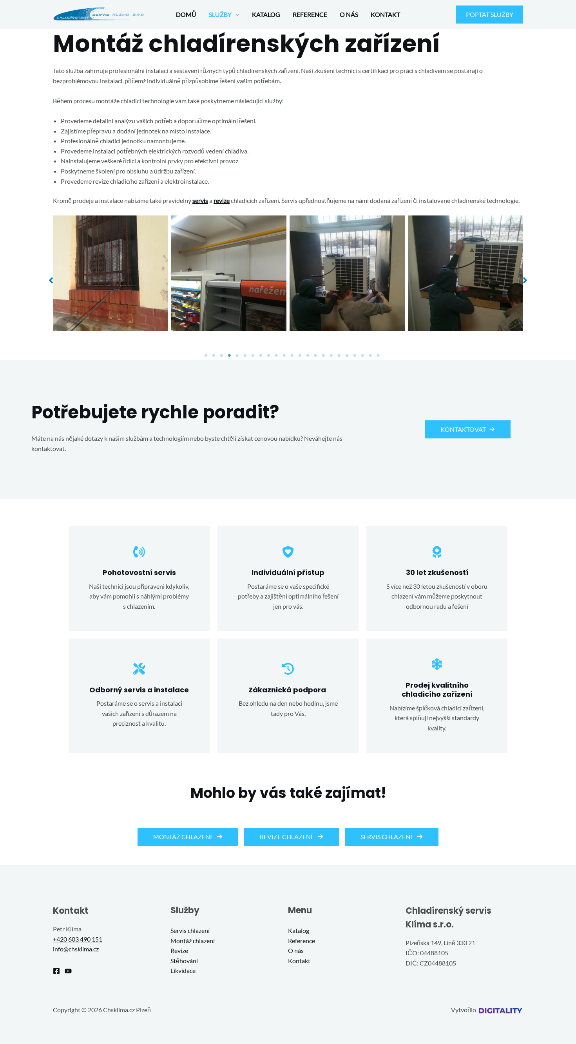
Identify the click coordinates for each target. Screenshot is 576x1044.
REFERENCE (310, 14)
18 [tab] (339, 356)
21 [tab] (362, 356)
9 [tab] (268, 356)
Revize (179, 950)
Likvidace (183, 970)
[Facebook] (56, 971)
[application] (235, 14)
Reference (301, 940)
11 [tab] (284, 356)
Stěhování (184, 960)
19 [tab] (347, 356)
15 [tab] (315, 356)
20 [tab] (355, 356)
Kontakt (299, 960)
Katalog (298, 930)
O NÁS (349, 14)
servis (200, 200)
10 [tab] (276, 356)
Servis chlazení (190, 930)
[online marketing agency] (500, 1009)
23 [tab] (378, 356)
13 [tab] (300, 356)
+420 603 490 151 (77, 939)
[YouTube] (68, 971)
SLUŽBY (220, 14)
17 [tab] (331, 356)
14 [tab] (308, 356)
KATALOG (266, 14)
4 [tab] (229, 356)
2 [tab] (213, 356)
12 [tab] (292, 356)
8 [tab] (260, 356)
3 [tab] (221, 356)
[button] (50, 280)
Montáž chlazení (192, 940)
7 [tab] (253, 356)
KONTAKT (385, 14)
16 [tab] (323, 356)
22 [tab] (370, 356)
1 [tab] (206, 356)
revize (222, 200)
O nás (296, 950)
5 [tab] (237, 356)
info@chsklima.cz (76, 949)
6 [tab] (245, 356)
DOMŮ (186, 14)
